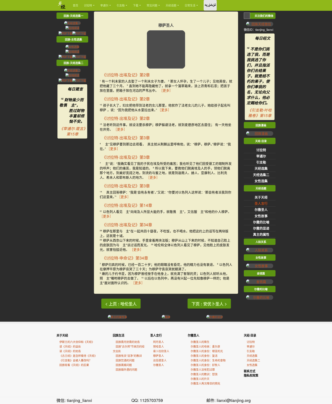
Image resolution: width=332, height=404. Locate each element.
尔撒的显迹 (261, 228)
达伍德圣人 (160, 360)
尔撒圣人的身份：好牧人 (205, 365)
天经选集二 (261, 174)
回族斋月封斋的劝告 (128, 342)
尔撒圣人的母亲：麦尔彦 (205, 346)
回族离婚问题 (124, 365)
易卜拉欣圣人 (161, 351)
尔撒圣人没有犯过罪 (203, 369)
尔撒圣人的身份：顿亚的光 (207, 351)
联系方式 (249, 371)
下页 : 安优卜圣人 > (209, 303)
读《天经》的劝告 (70, 351)
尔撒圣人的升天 (200, 379)
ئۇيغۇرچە (210, 5)
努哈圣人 (158, 346)
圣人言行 (261, 203)
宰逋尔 (104, 5)
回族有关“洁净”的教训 (129, 355)
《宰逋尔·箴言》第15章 (72, 131)
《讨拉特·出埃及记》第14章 (127, 205)
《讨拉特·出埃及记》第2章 (126, 75)
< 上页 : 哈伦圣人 (121, 303)
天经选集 (261, 168)
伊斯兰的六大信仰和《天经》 (76, 342)
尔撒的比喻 (261, 222)
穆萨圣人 (158, 355)
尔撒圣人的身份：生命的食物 (208, 360)
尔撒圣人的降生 (200, 342)
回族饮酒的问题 (125, 360)
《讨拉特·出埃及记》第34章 (127, 224)
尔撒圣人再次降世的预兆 (205, 383)
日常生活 (190, 5)
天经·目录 (250, 335)
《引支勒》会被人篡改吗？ (75, 360)
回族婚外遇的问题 (126, 369)
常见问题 (152, 5)
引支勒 (121, 5)
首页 (75, 5)
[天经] (61, 5)
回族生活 (118, 335)
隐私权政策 (251, 375)
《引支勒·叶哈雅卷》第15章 (260, 112)
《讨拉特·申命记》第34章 (125, 258)
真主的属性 (261, 234)
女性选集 (261, 181)
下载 (135, 5)
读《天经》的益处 (70, 346)
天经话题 (171, 5)
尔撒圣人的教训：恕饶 (204, 374)
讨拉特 (88, 5)
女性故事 (261, 216)
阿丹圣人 (158, 342)
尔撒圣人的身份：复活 (204, 355)
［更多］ (166, 90)
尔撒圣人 (261, 209)
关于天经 (261, 197)
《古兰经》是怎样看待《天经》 (78, 355)
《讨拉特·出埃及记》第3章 (126, 137)
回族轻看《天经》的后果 (74, 365)
